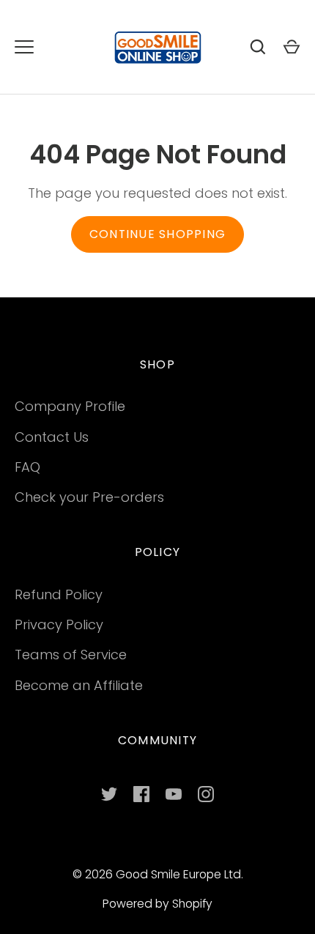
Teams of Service (71, 654)
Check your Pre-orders (89, 497)
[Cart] (291, 47)
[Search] (258, 47)
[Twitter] (109, 794)
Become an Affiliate (79, 685)
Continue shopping (157, 234)
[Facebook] (141, 794)
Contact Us (52, 437)
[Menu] (24, 47)
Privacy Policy (59, 624)
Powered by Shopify (157, 903)
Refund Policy (59, 594)
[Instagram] (206, 794)
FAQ (27, 467)
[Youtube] (174, 794)
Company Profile (70, 406)
